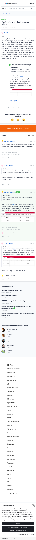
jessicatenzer (10, 340)
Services (10, 452)
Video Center (11, 429)
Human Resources (13, 407)
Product (10, 395)
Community (11, 459)
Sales (9, 410)
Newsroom (10, 489)
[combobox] (18, 8)
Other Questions (7, 14)
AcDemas (9, 334)
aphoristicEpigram (12, 329)
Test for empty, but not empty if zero (11, 290)
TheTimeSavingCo (9, 141)
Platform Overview (13, 369)
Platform (10, 365)
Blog (8, 482)
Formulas (4, 298)
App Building (11, 380)
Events (9, 425)
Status (9, 486)
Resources (10, 444)
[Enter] (3, 8)
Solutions (10, 391)
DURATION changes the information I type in (14, 301)
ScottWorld (10, 350)
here (21, 76)
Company (10, 470)
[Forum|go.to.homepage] (11, 3)
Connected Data (12, 388)
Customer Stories (13, 437)
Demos (9, 433)
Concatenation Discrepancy (9, 295)
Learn (9, 418)
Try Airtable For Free (13, 493)
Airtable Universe (12, 467)
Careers (9, 478)
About (9, 474)
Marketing (10, 399)
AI (8, 384)
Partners (10, 448)
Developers (11, 455)
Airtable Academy (13, 421)
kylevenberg (10, 345)
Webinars (10, 440)
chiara (6, 33)
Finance (10, 414)
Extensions (11, 376)
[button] (2, 4)
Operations (11, 403)
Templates (10, 463)
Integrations (11, 373)
